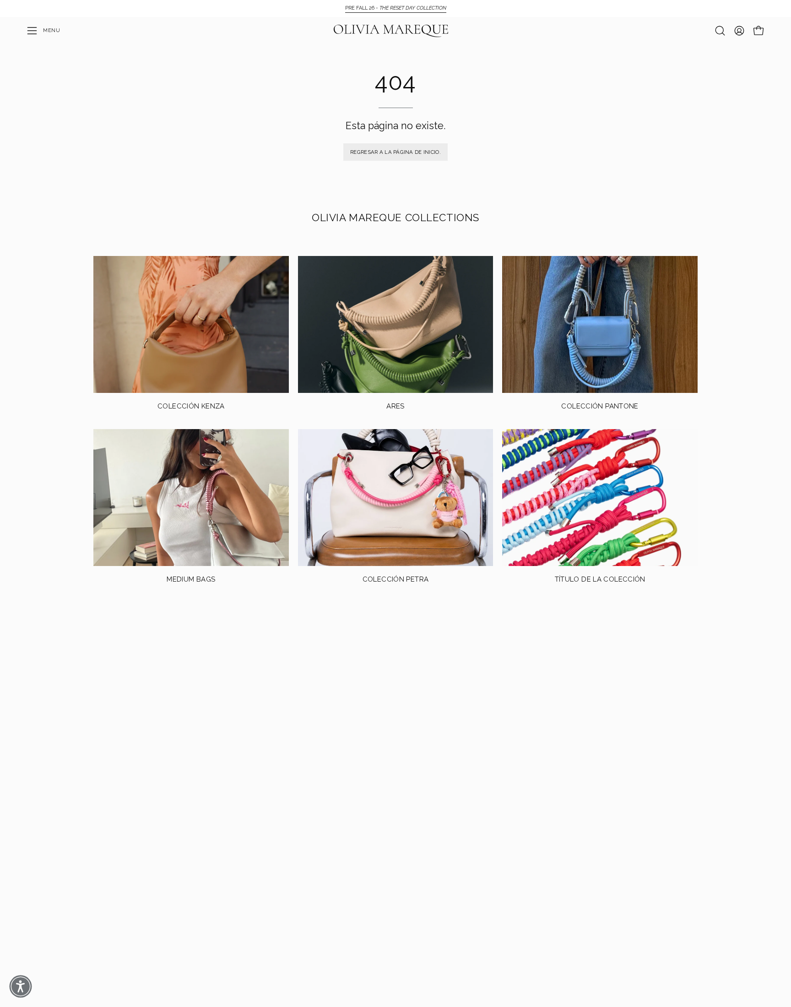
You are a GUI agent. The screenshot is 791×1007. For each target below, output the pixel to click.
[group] (395, 8)
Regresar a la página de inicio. (395, 152)
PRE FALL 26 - (395, 8)
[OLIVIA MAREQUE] (391, 31)
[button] (720, 30)
